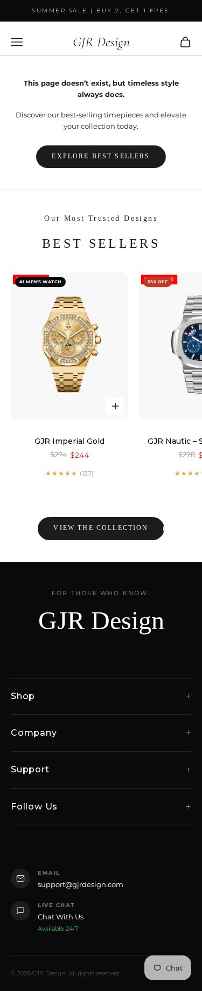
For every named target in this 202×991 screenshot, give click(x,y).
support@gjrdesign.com (80, 884)
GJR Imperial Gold (69, 441)
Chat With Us (60, 916)
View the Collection (100, 528)
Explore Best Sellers (101, 156)
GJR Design (101, 620)
